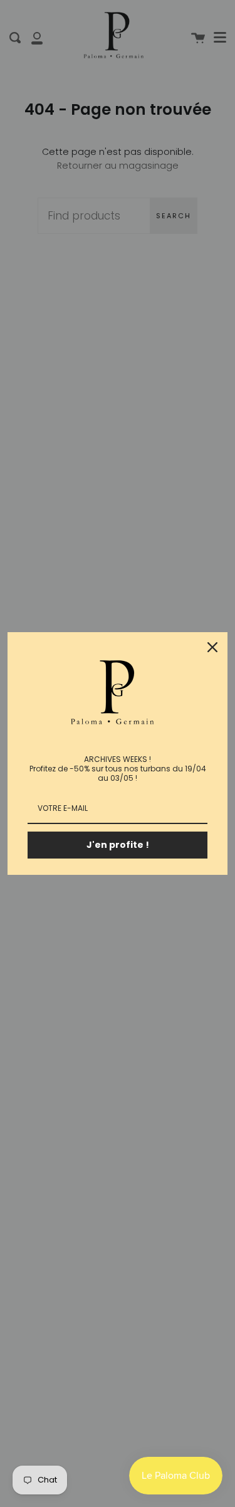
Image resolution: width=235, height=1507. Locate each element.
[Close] (212, 647)
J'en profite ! (117, 844)
